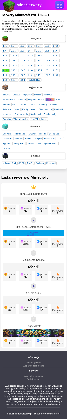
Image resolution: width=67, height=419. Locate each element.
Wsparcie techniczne (33, 365)
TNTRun (43, 134)
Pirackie (53, 104)
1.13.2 (30, 61)
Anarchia (7, 119)
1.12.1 (55, 56)
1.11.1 (30, 56)
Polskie (37, 95)
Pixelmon (39, 163)
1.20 (13, 80)
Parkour (28, 139)
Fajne (43, 119)
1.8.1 (13, 51)
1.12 (46, 56)
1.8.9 (22, 51)
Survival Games (34, 144)
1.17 (46, 70)
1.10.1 (5, 56)
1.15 (21, 65)
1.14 (38, 61)
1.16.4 (30, 70)
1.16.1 (5, 70)
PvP (49, 100)
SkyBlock (18, 139)
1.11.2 (39, 56)
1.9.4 (47, 51)
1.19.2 (47, 75)
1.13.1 (22, 61)
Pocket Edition (34, 80)
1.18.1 (14, 75)
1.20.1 (22, 80)
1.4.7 (5, 46)
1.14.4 (14, 65)
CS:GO (21, 163)
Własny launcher (20, 119)
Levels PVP (49, 139)
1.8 (4, 51)
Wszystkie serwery (33, 376)
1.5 (12, 46)
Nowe (16, 109)
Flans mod (51, 163)
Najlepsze (27, 95)
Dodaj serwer (33, 379)
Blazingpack (35, 114)
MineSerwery (29, 5)
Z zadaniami (49, 114)
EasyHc (38, 139)
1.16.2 (14, 70)
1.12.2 (5, 61)
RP (13, 104)
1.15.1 (30, 65)
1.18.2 (22, 75)
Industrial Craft (9, 163)
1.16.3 (22, 70)
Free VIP (35, 119)
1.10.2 (14, 56)
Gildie (23, 104)
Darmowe (47, 95)
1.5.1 (22, 46)
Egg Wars (7, 144)
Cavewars (7, 139)
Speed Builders (51, 144)
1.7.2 (47, 46)
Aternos (6, 104)
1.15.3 (47, 65)
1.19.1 (39, 75)
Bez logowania (21, 114)
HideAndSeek (20, 134)
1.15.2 (39, 65)
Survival (6, 95)
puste (33, 109)
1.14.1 (47, 61)
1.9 (29, 51)
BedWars (7, 134)
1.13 (13, 61)
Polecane (7, 109)
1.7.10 (55, 46)
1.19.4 (5, 80)
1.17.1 (55, 70)
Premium (22, 100)
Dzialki (32, 104)
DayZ (29, 163)
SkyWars (32, 134)
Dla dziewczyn (45, 109)
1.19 (30, 75)
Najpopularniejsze (36, 100)
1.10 (55, 51)
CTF (59, 139)
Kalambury (42, 104)
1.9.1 (38, 51)
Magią (25, 109)
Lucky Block (19, 144)
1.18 (5, 75)
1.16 (55, 65)
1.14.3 (5, 65)
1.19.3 (55, 75)
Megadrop (7, 114)
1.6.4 (38, 46)
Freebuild (58, 109)
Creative (16, 95)
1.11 (21, 56)
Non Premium (9, 100)
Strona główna (33, 362)
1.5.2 (30, 46)
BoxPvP (6, 148)
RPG (57, 100)
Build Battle (54, 134)
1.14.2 (55, 61)
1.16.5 (39, 70)
